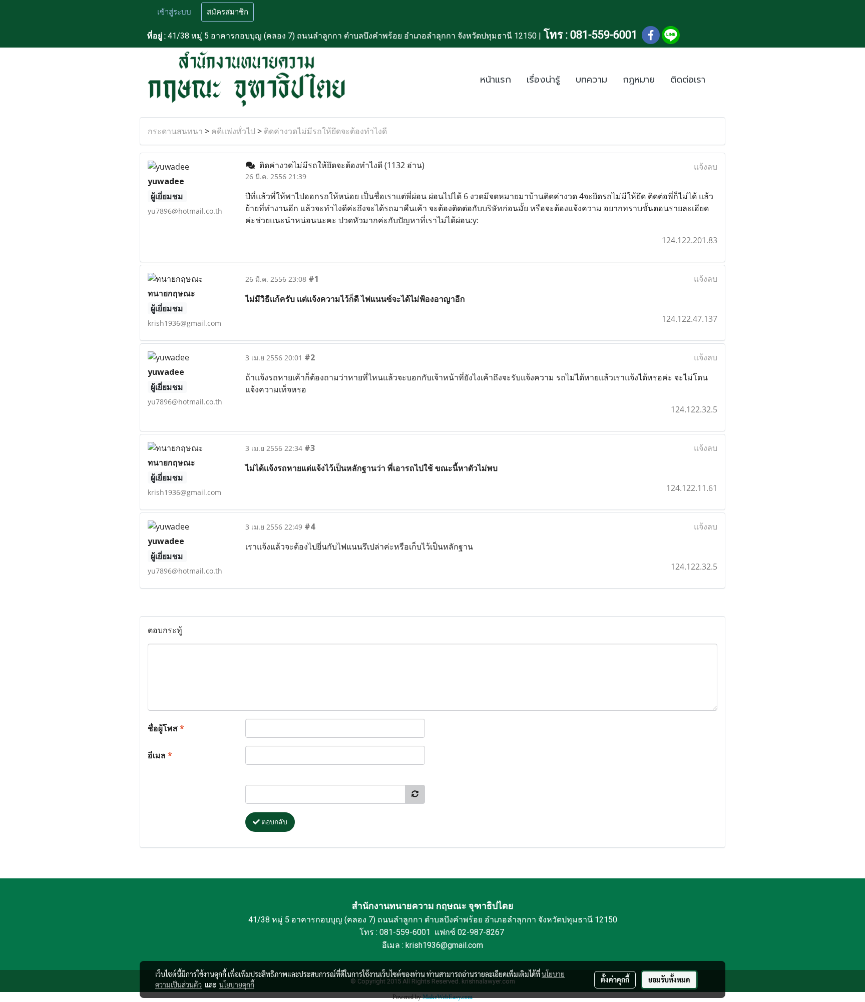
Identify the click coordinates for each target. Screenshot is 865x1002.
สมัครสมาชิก (227, 12)
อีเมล (160, 755)
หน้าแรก (495, 80)
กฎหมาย (639, 80)
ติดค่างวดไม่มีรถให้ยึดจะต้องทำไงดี (325, 131)
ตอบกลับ (273, 822)
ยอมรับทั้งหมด (669, 979)
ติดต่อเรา (687, 80)
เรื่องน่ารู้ (543, 80)
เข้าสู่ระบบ (174, 12)
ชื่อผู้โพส (166, 728)
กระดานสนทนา (175, 131)
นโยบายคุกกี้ (236, 984)
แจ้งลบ (705, 166)
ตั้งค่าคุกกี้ (615, 979)
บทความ (591, 80)
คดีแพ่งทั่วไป (233, 131)
